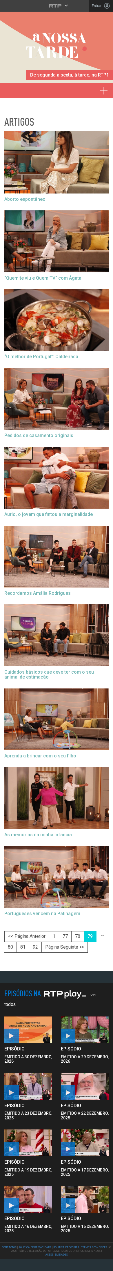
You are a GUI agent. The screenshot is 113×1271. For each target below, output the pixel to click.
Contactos (9, 1247)
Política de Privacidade (35, 1247)
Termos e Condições (94, 1247)
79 (90, 936)
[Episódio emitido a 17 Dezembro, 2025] (28, 1199)
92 (35, 947)
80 (10, 947)
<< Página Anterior (26, 936)
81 (22, 947)
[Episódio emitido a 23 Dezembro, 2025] (85, 1086)
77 (65, 936)
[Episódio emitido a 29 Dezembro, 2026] (28, 1086)
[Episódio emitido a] (28, 1029)
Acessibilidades (56, 1254)
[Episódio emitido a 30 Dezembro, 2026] (85, 1029)
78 (77, 936)
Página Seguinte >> (64, 947)
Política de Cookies (66, 1247)
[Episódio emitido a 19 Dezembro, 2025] (85, 1142)
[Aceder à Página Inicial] (56, 47)
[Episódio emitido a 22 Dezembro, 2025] (28, 1142)
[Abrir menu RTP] (56, 5)
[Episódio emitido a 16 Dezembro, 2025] (85, 1199)
